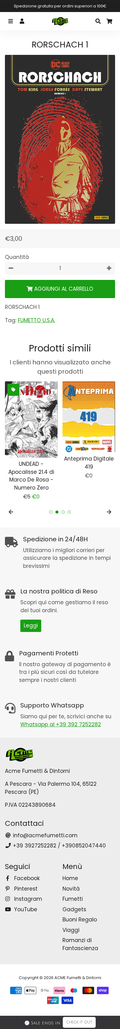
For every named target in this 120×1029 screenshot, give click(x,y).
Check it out (79, 1022)
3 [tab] (63, 512)
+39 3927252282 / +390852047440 (58, 845)
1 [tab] (50, 512)
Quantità (17, 257)
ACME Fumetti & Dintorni (77, 978)
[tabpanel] (31, 441)
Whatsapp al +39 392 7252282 (60, 724)
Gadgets (74, 909)
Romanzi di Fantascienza (80, 944)
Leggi (31, 625)
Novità (71, 888)
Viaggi (70, 930)
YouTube (25, 909)
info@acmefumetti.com (44, 835)
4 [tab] (69, 512)
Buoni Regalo (79, 919)
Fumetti (72, 899)
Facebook (26, 878)
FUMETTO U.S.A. (36, 320)
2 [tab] (56, 512)
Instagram (27, 899)
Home (70, 878)
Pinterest (25, 888)
